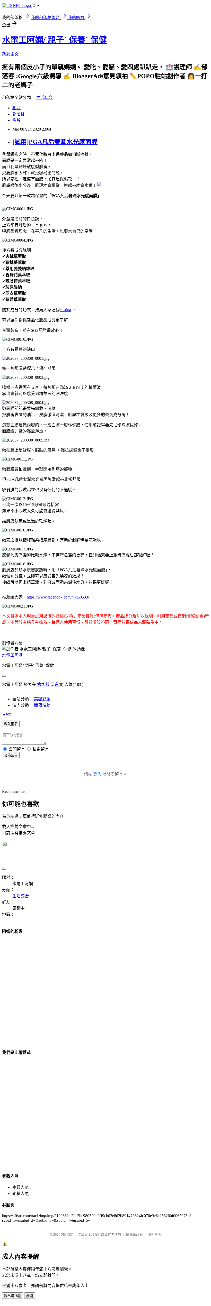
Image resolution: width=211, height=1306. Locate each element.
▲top (6, 714)
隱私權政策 (134, 1234)
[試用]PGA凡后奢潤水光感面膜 (55, 142)
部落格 (18, 114)
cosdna (65, 310)
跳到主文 (10, 54)
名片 (16, 120)
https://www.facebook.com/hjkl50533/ (58, 597)
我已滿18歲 (12, 1296)
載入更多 (10, 724)
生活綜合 (44, 97)
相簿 (16, 108)
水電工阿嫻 (12, 655)
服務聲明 (154, 1234)
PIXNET (67, 1234)
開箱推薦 (42, 705)
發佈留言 (10, 755)
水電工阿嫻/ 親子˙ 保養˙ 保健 (54, 39)
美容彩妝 (42, 699)
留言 (54, 684)
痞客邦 (43, 684)
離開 (29, 1296)
